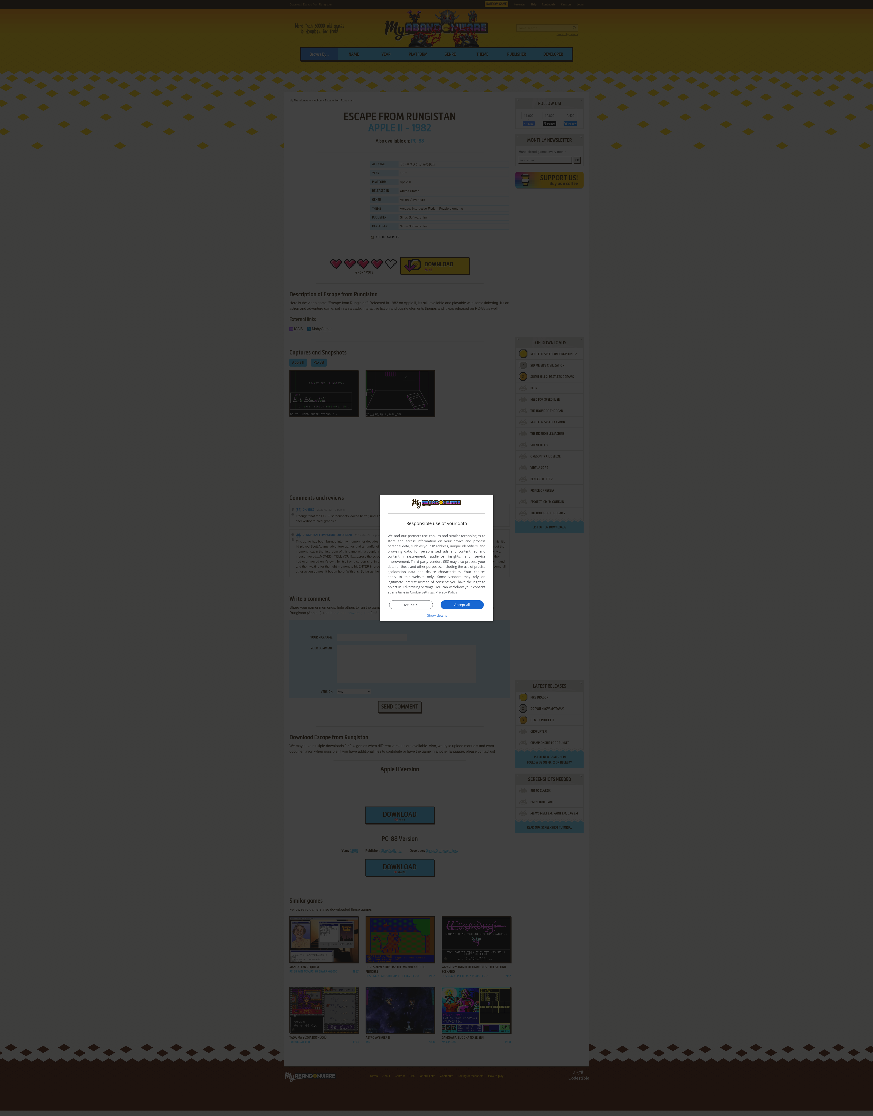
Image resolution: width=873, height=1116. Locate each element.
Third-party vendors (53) (430, 561)
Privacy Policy (446, 592)
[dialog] (436, 558)
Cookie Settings (422, 592)
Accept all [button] (462, 604)
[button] (436, 615)
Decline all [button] (410, 605)
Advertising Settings (418, 587)
